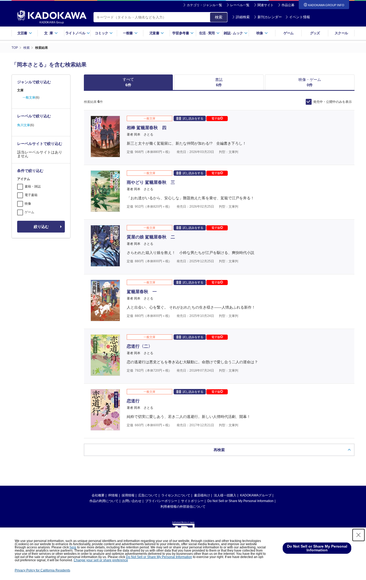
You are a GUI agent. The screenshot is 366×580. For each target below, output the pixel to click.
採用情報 (128, 495)
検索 (218, 17)
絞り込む (41, 226)
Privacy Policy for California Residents (42, 570)
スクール (341, 33)
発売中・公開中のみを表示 (332, 102)
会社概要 (98, 495)
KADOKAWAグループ (255, 495)
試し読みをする (193, 118)
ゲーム (288, 33)
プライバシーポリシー (161, 501)
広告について (148, 495)
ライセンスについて (175, 495)
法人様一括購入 (225, 495)
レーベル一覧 (239, 5)
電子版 (215, 118)
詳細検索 (243, 17)
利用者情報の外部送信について (183, 506)
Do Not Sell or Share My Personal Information (240, 501)
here (73, 547)
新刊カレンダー (269, 17)
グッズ (315, 33)
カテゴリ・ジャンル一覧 (204, 5)
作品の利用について (103, 501)
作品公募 (288, 5)
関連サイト (265, 5)
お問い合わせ (131, 501)
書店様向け (202, 495)
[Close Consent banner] (358, 535)
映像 (28, 203)
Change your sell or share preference (101, 560)
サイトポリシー (192, 501)
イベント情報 (299, 17)
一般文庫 (29, 97)
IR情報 (113, 495)
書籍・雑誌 (33, 186)
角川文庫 (23, 125)
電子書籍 (31, 195)
